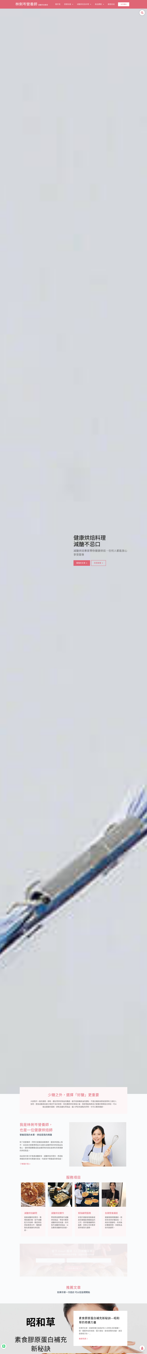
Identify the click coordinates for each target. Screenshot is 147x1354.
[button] (142, 12)
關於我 (57, 4)
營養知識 (67, 4)
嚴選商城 (111, 4)
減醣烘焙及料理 (83, 4)
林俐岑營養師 (26, 4)
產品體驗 (98, 4)
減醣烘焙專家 (43, 5)
